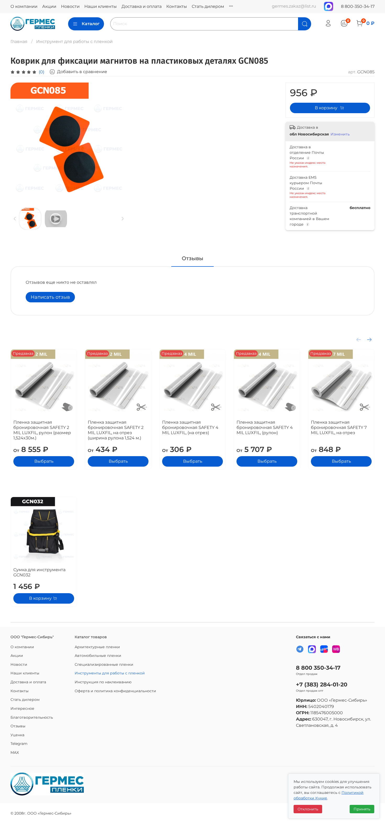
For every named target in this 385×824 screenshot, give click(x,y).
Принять (362, 809)
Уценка (17, 735)
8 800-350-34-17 (358, 6)
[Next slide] (118, 140)
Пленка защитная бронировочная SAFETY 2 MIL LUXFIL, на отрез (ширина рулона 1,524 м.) (116, 430)
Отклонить (308, 809)
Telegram (19, 743)
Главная (19, 41)
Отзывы (17, 726)
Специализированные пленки (104, 664)
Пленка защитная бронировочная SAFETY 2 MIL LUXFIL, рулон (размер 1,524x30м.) (42, 430)
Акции (49, 6)
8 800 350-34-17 (318, 667)
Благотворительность (31, 717)
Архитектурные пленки (97, 647)
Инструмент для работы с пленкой (74, 41)
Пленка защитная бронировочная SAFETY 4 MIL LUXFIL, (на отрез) (190, 427)
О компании (23, 6)
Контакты (176, 6)
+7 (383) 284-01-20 (321, 684)
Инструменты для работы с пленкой (110, 673)
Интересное (22, 708)
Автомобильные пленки (98, 655)
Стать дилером (208, 6)
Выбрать (43, 461)
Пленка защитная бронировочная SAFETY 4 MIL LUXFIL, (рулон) (264, 427)
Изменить (340, 134)
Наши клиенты (100, 6)
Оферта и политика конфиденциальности (115, 691)
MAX (14, 752)
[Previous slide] (19, 140)
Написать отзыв (50, 297)
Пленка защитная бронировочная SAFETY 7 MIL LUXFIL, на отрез (339, 427)
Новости (70, 6)
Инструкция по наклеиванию (103, 682)
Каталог (91, 23)
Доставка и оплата (142, 6)
